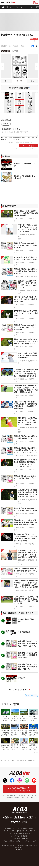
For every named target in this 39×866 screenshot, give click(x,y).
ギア (16, 7)
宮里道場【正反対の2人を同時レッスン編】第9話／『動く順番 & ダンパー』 (25, 271)
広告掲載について (10, 828)
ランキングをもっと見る (18, 690)
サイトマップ (31, 841)
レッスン (24, 7)
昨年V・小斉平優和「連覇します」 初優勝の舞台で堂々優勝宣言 (27, 355)
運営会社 (31, 828)
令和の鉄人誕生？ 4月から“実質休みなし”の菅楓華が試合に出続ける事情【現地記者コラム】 (25, 522)
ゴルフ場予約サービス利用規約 (19, 836)
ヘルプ (25, 841)
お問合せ (19, 841)
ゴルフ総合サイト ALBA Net (9, 760)
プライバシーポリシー (10, 831)
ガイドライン (11, 833)
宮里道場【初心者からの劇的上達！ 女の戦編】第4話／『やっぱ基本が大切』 (26, 327)
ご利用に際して (22, 831)
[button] (19, 216)
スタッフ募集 (22, 828)
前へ (6, 81)
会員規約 (30, 831)
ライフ (31, 7)
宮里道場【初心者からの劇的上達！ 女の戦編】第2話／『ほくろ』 (25, 478)
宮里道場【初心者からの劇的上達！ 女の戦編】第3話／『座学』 (27, 655)
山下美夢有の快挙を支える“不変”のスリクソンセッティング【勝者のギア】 (26, 313)
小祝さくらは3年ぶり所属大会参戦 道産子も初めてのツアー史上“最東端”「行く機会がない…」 (26, 341)
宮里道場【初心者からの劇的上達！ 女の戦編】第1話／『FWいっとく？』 (25, 245)
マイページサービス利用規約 (19, 838)
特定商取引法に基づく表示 (24, 833)
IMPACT (21, 678)
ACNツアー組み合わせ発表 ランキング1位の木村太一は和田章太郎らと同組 (25, 299)
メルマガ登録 (35, 3)
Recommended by (28, 753)
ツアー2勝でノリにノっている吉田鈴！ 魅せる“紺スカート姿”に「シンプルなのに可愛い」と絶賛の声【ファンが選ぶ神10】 (27, 555)
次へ (32, 81)
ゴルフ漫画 (6, 51)
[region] (19, 7)
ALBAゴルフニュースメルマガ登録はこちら (21, 789)
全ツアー (10, 7)
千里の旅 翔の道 (24, 632)
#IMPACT (14, 51)
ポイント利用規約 (9, 841)
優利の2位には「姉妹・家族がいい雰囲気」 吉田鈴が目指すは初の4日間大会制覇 (26, 213)
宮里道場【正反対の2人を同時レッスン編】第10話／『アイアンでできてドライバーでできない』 (26, 450)
